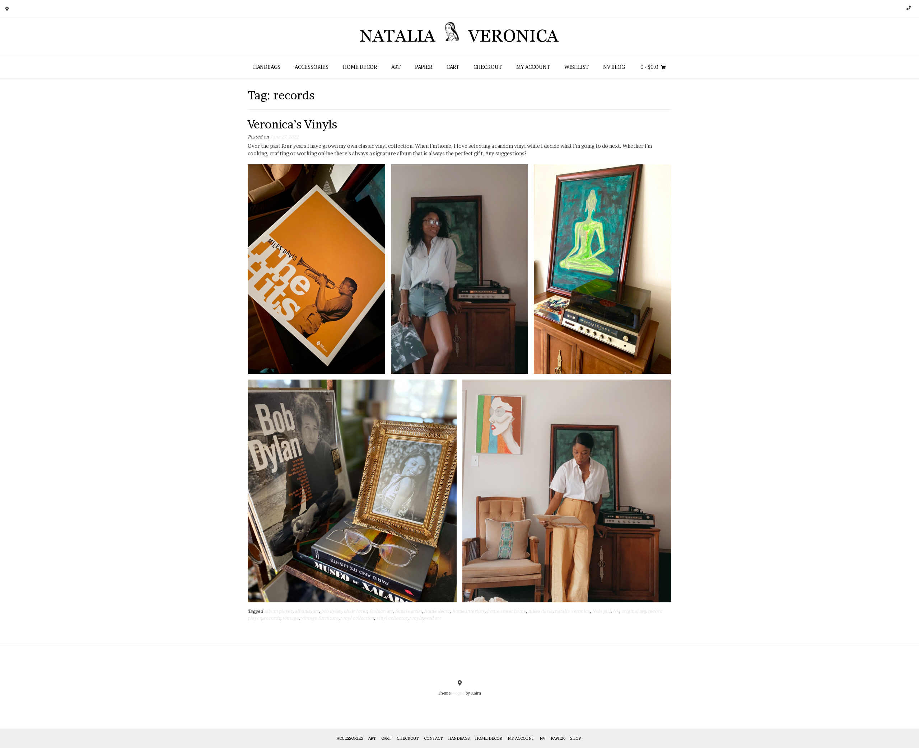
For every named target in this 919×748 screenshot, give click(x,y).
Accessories (311, 67)
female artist (408, 611)
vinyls (416, 618)
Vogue (459, 693)
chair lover (355, 611)
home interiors (468, 611)
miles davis (540, 611)
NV (616, 611)
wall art (433, 618)
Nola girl (601, 611)
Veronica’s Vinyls (292, 124)
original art (633, 611)
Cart (453, 67)
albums (303, 611)
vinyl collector (391, 618)
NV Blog (614, 67)
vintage (291, 618)
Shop (575, 738)
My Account (533, 67)
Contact (433, 738)
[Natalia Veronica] (459, 36)
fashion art (381, 611)
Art (396, 67)
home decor (437, 611)
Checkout (488, 67)
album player (278, 611)
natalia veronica (572, 611)
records (271, 618)
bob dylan (331, 611)
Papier (423, 67)
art (316, 611)
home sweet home (506, 611)
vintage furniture (320, 618)
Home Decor (360, 67)
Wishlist (576, 67)
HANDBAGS (266, 67)
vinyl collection (357, 618)
